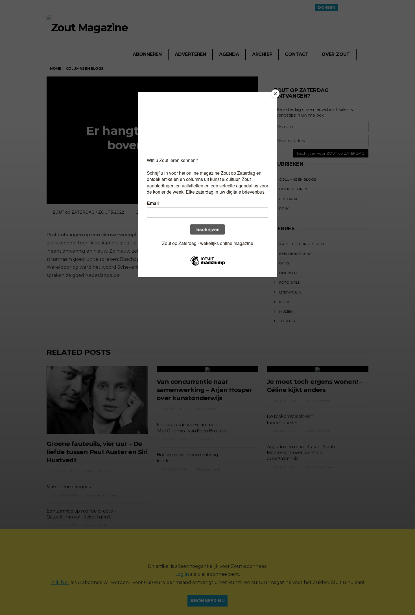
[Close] (275, 93)
